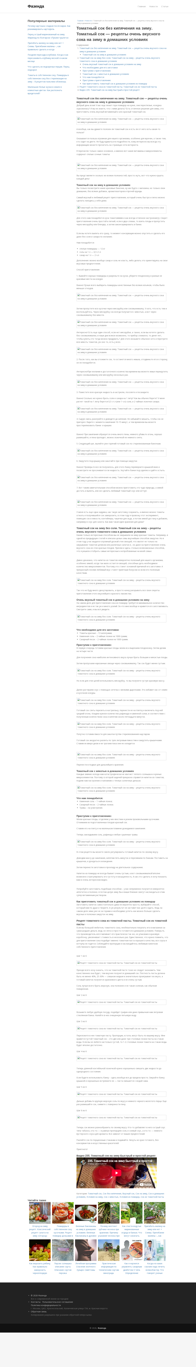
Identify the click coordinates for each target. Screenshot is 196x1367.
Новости (153, 6)
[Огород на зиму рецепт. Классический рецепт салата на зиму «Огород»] (40, 1222)
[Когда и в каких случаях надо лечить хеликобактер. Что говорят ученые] (154, 1260)
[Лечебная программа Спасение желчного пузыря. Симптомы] (86, 1260)
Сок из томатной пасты (152, 1196)
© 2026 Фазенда (39, 1295)
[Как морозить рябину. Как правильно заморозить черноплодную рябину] (40, 1260)
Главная (142, 6)
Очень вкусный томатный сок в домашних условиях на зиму (112, 64)
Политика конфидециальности (46, 1305)
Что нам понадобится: (93, 77)
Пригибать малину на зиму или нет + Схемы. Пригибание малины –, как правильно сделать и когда (46, 46)
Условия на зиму (95, 1196)
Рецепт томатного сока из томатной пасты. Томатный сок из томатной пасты (118, 86)
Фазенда (36, 6)
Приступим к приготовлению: (97, 70)
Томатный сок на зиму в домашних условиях (104, 54)
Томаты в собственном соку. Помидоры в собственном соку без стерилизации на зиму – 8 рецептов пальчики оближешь (48, 78)
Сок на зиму (141, 1193)
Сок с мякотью (111, 1196)
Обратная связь (39, 1311)
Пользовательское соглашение (57, 1302)
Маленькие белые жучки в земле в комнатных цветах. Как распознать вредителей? (45, 90)
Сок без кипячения (112, 1193)
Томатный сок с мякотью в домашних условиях (106, 74)
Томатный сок (95, 1193)
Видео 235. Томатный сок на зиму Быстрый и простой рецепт (109, 90)
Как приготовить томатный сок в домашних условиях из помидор (115, 83)
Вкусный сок (128, 1193)
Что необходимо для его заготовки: (100, 67)
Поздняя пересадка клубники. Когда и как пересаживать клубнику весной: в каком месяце (48, 58)
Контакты (35, 1302)
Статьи (164, 6)
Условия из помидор (130, 1196)
